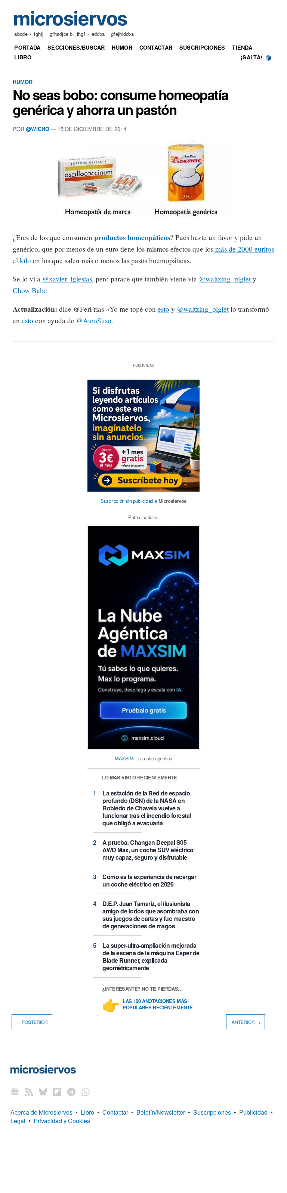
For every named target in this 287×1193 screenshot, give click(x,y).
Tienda (242, 47)
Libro (22, 57)
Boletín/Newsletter (160, 1112)
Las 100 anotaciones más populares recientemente (158, 1004)
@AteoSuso (93, 320)
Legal (17, 1120)
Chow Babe (30, 290)
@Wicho (37, 129)
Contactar (156, 47)
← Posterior (32, 1022)
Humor (122, 47)
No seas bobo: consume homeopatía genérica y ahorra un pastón (120, 102)
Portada (27, 47)
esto (163, 309)
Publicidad (253, 1112)
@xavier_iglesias (67, 278)
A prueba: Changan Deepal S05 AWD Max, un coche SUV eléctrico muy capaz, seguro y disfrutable (148, 850)
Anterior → (245, 1022)
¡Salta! (251, 57)
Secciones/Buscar (76, 47)
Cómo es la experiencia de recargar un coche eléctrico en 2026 (149, 880)
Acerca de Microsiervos (41, 1112)
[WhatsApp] (85, 1091)
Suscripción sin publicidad (127, 500)
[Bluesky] (43, 1091)
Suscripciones (202, 47)
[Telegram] (71, 1091)
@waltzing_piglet (225, 278)
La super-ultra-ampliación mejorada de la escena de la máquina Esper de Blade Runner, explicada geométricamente (151, 956)
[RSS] (29, 1091)
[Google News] (14, 1091)
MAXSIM (124, 758)
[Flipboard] (57, 1091)
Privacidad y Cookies (62, 1120)
